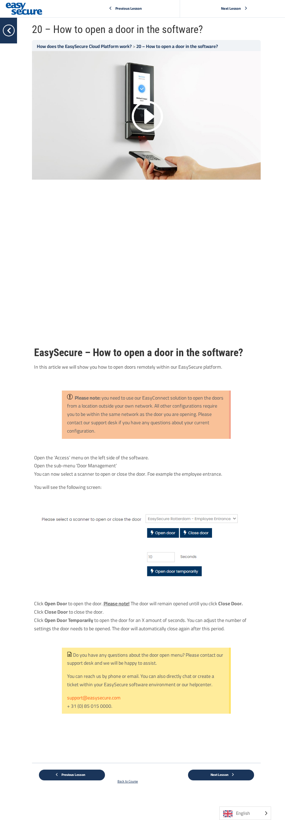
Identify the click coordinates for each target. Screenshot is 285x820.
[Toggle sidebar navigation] (15, 30)
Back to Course (127, 781)
